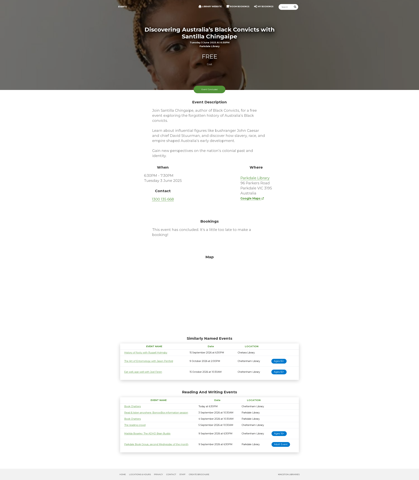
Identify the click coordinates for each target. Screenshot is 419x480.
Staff (182, 474)
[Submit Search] (295, 7)
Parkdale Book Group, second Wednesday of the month (156, 444)
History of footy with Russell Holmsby (145, 352)
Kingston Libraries (289, 474)
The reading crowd (135, 425)
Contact (171, 474)
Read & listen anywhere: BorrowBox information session (156, 412)
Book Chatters (132, 406)
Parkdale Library (255, 178)
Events (122, 6)
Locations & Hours (140, 474)
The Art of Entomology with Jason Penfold (148, 361)
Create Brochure (199, 474)
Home (122, 474)
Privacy (158, 474)
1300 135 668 (163, 199)
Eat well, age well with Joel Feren (143, 371)
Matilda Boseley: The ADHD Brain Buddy (147, 433)
